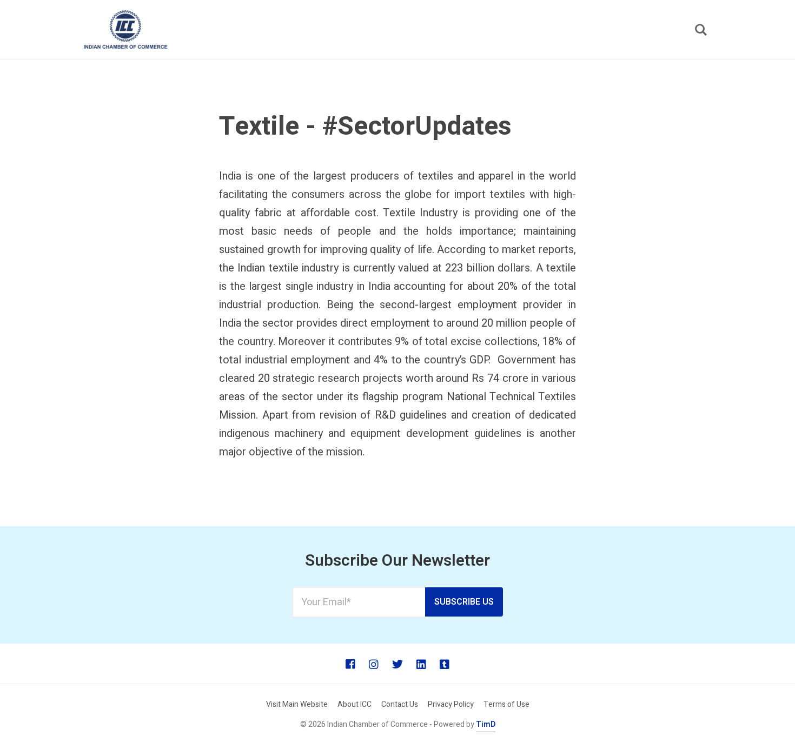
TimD (485, 724)
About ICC (354, 704)
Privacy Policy (451, 704)
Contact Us (399, 704)
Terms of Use (506, 704)
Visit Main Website (297, 704)
